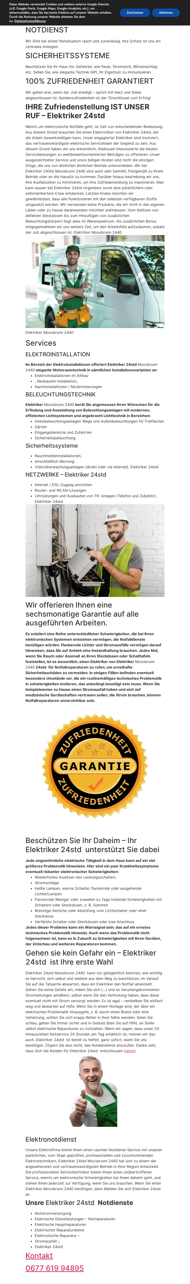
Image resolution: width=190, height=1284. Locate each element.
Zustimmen (135, 12)
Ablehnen (166, 12)
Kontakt (39, 1255)
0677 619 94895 (54, 1268)
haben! (130, 1050)
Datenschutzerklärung (30, 21)
